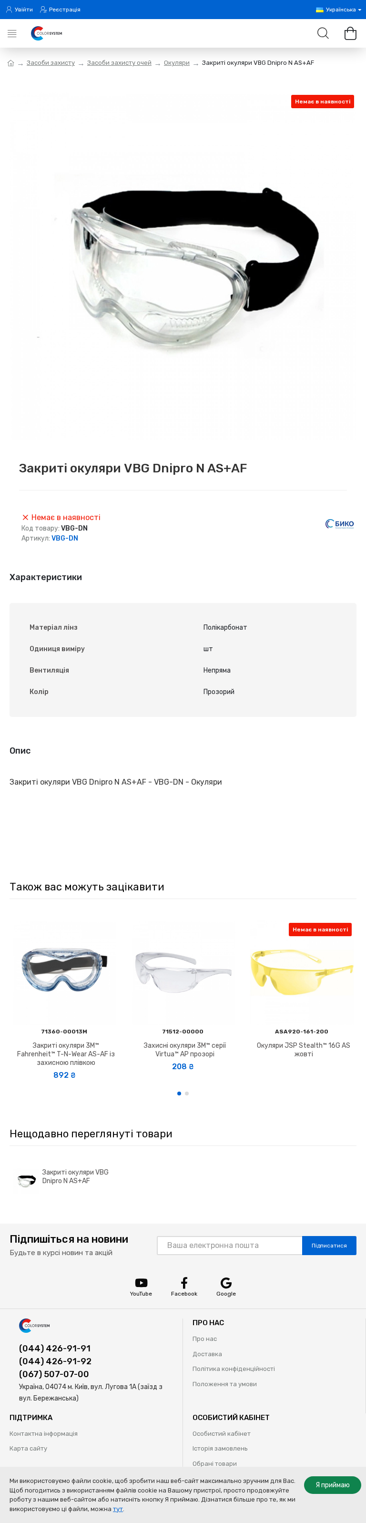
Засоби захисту (51, 62)
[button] (179, 1093)
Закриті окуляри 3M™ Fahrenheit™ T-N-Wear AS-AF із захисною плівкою (66, 1054)
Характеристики (46, 577)
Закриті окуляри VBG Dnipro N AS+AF (75, 1176)
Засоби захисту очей (119, 62)
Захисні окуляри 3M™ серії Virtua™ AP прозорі (185, 1050)
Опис (20, 751)
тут (118, 1509)
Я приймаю (332, 1485)
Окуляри (177, 62)
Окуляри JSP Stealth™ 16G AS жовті (303, 1050)
